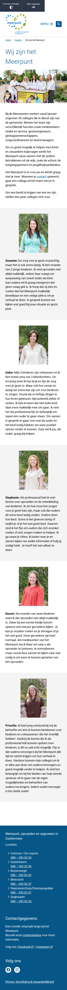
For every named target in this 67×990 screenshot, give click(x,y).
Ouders (18, 40)
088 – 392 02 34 (21, 857)
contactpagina (32, 935)
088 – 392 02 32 (21, 875)
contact (42, 176)
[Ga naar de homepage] (17, 24)
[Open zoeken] (59, 24)
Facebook (24, 947)
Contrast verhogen (11, 4)
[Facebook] (8, 970)
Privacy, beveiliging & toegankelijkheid (29, 981)
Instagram (42, 947)
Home (8, 40)
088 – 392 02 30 (21, 866)
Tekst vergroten (33, 4)
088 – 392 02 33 (21, 901)
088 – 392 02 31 (21, 892)
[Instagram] (17, 970)
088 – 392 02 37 (21, 884)
